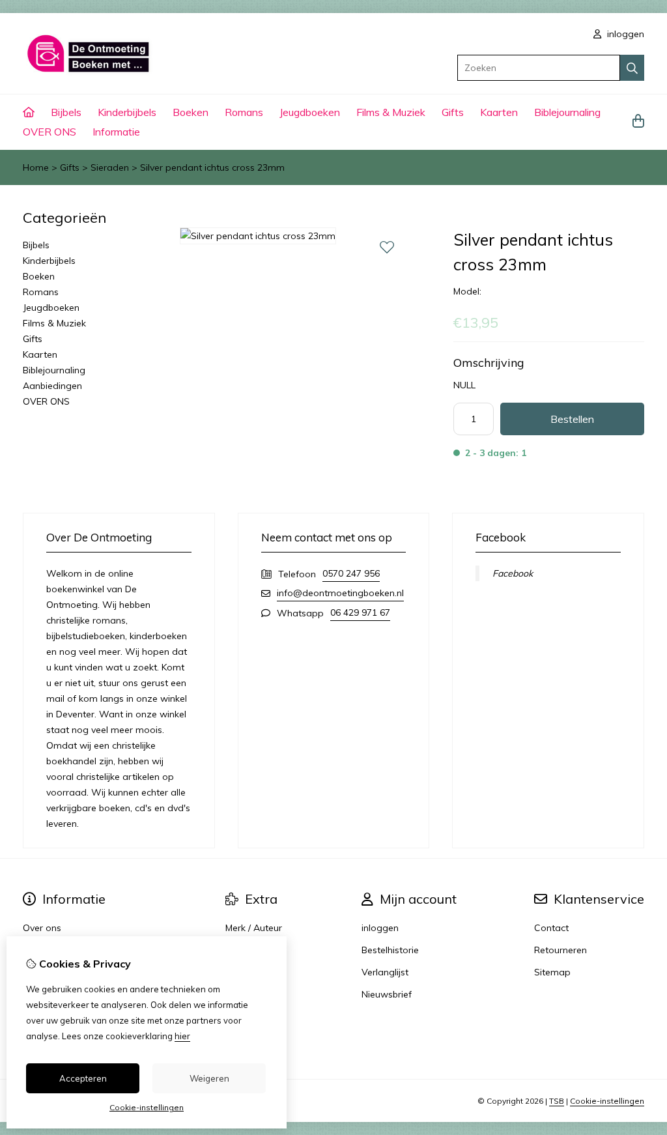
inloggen (624, 34)
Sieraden (110, 167)
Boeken (190, 112)
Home (36, 167)
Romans (244, 112)
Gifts (453, 112)
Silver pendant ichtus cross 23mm (212, 167)
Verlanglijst (385, 972)
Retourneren (560, 950)
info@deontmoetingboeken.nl (340, 593)
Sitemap (552, 972)
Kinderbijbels (127, 112)
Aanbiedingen (52, 386)
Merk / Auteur (253, 928)
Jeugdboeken (309, 112)
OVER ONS (49, 131)
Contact (551, 928)
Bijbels (66, 112)
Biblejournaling (567, 112)
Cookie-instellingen (607, 1101)
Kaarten (499, 112)
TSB (556, 1101)
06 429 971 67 (360, 612)
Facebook (512, 573)
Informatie (116, 131)
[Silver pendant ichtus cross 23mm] (258, 236)
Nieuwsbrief (387, 994)
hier (182, 1036)
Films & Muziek (390, 112)
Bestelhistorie (390, 950)
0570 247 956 (351, 573)
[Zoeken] (632, 68)
